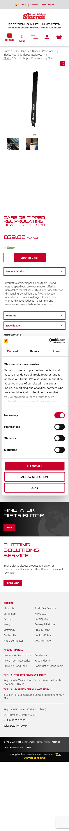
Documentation (43, 640)
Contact (34, 4)
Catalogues (41, 619)
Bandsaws (41, 655)
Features (34, 315)
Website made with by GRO (16, 747)
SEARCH (22, 40)
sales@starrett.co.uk (15, 725)
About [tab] (56, 351)
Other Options (12, 335)
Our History (9, 613)
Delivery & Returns (45, 624)
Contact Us (9, 635)
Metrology (9, 630)
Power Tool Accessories (16, 660)
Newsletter (41, 613)
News (6, 624)
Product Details (34, 271)
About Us (8, 608)
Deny (34, 487)
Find (9, 527)
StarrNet (22, 4)
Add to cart (30, 258)
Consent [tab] (12, 351)
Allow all (34, 466)
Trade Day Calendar (46, 608)
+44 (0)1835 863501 (15, 720)
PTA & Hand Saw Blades (26, 51)
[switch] (59, 427)
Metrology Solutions (36, 13)
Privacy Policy (42, 629)
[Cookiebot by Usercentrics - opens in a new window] (49, 340)
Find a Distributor (13, 640)
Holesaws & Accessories (17, 655)
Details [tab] (34, 351)
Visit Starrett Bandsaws (42, 755)
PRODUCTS (9, 39)
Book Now (13, 583)
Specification (34, 325)
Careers (7, 619)
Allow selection (34, 476)
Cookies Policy (43, 635)
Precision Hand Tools (15, 666)
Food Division (48, 4)
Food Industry (43, 660)
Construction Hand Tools (49, 666)
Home (6, 51)
